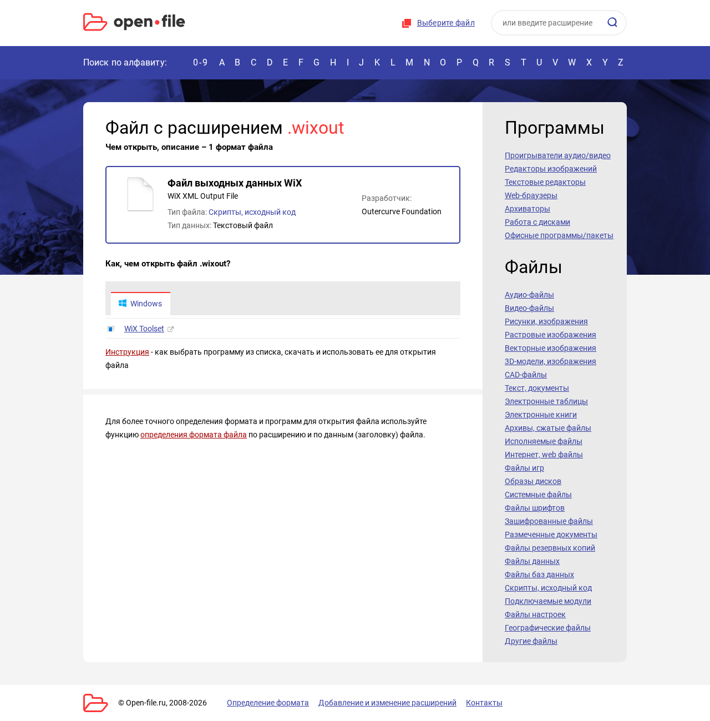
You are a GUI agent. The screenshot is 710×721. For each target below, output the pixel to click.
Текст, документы (537, 388)
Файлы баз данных (539, 574)
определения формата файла (193, 434)
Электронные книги (541, 414)
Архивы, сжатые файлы (548, 427)
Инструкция (127, 351)
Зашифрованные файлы (549, 521)
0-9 (201, 62)
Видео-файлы (529, 308)
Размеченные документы (551, 534)
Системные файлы (538, 494)
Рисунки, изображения (546, 321)
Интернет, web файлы (544, 454)
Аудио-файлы (529, 294)
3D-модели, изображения (550, 361)
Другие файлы (531, 641)
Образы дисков (533, 481)
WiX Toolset (144, 328)
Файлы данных (532, 561)
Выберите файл (446, 22)
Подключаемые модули (548, 601)
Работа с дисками (537, 222)
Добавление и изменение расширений (387, 702)
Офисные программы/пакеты (559, 235)
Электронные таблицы (546, 401)
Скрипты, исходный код (252, 212)
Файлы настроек (535, 614)
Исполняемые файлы (543, 441)
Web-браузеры (531, 195)
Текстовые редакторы (545, 182)
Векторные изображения (550, 348)
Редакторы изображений (551, 168)
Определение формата (268, 702)
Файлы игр (524, 467)
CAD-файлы (526, 374)
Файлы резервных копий (550, 547)
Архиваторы (527, 208)
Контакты (484, 702)
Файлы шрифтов (535, 507)
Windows (146, 303)
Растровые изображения (550, 334)
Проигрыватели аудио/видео (558, 155)
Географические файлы (548, 627)
